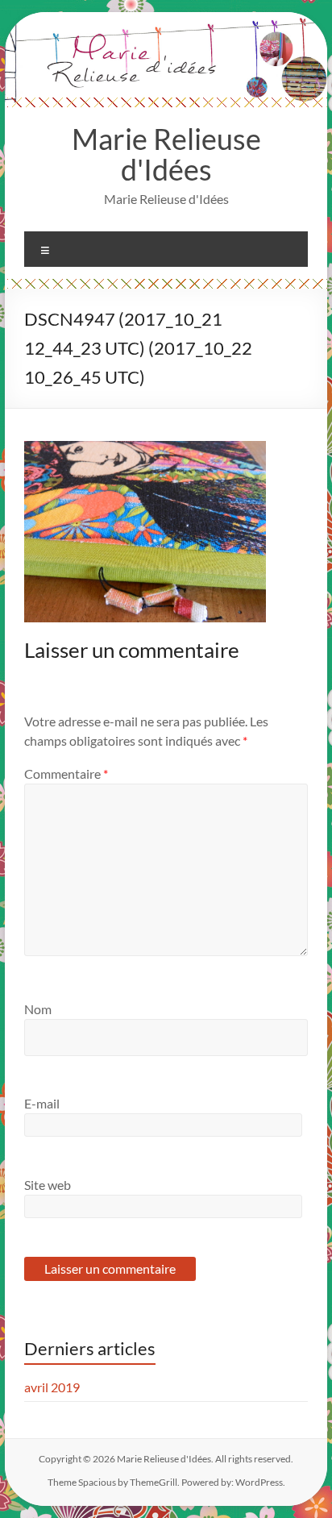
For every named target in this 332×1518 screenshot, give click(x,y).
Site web (47, 1184)
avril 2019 (52, 1387)
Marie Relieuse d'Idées (166, 154)
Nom (38, 1009)
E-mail (42, 1103)
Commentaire (66, 773)
